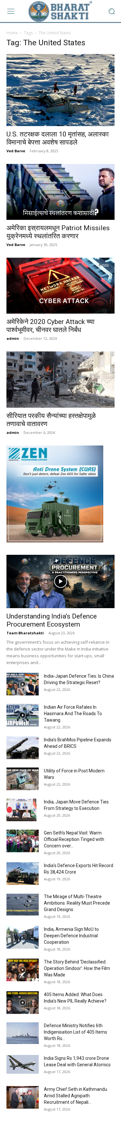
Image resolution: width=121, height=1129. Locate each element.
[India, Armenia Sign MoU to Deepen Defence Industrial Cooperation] (22, 937)
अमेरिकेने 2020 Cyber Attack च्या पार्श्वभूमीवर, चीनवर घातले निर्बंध (50, 326)
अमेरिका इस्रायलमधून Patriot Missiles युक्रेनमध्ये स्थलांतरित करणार (58, 232)
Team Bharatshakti (25, 632)
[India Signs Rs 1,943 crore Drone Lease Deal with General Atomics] (22, 1064)
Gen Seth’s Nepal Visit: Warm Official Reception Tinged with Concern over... (74, 839)
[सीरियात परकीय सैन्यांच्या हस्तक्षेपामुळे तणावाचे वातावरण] (60, 379)
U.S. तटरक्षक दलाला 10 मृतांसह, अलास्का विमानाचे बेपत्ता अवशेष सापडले (57, 138)
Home (12, 33)
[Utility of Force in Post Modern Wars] (22, 779)
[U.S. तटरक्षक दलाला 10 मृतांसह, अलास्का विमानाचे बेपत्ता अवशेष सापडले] (60, 90)
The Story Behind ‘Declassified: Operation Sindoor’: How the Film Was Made (77, 968)
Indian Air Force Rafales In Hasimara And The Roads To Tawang (73, 713)
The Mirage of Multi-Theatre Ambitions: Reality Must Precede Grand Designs (77, 903)
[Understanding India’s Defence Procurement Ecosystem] (60, 581)
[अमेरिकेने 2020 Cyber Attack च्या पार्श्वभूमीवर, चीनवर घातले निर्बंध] (60, 286)
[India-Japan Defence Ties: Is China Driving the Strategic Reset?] (22, 684)
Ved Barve (15, 150)
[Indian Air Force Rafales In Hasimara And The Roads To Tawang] (22, 715)
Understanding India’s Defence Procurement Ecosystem (51, 620)
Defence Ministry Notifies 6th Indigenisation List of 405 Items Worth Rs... (75, 1032)
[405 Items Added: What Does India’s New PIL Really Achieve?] (22, 1002)
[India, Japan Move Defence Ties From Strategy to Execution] (21, 810)
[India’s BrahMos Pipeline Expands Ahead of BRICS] (22, 748)
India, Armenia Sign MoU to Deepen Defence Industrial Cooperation (71, 936)
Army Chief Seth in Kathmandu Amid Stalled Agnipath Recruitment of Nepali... (75, 1096)
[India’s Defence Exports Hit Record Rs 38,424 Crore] (22, 873)
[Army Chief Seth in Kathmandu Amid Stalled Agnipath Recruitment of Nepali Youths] (22, 1097)
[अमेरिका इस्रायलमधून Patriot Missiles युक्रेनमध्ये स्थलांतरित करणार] (60, 192)
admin (12, 338)
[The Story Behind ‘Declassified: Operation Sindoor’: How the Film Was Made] (22, 970)
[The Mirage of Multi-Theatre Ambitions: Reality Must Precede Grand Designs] (22, 904)
